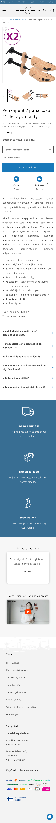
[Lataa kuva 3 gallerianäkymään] (42, 95)
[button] (4, 10)
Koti (4, 19)
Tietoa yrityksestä (15, 677)
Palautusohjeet (14, 699)
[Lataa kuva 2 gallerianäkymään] (28, 95)
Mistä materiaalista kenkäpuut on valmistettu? (22, 345)
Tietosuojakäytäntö (16, 692)
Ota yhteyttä (12, 714)
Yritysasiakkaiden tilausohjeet (21, 706)
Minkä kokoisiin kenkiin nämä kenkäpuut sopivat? (19, 333)
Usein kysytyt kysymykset (19, 670)
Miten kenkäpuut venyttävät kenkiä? (23, 387)
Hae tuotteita (13, 662)
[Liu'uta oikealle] (52, 96)
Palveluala (23, 19)
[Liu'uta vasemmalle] (3, 96)
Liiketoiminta (12, 19)
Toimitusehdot (13, 684)
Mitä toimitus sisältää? (15, 378)
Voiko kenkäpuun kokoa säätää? (21, 356)
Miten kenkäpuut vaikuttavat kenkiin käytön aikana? (24, 367)
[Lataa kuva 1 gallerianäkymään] (14, 95)
